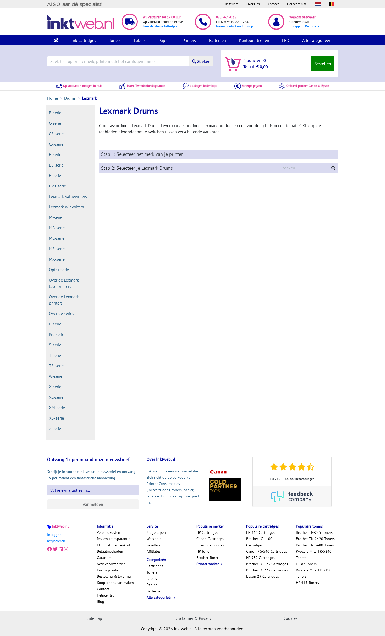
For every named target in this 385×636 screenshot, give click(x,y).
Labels (140, 40)
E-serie (55, 154)
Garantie (104, 557)
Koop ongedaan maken (115, 582)
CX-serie (56, 144)
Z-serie (55, 428)
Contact (273, 4)
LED (285, 40)
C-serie (55, 123)
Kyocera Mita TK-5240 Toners (314, 554)
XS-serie (56, 418)
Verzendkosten (108, 532)
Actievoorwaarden (111, 563)
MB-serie (57, 227)
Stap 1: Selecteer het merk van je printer (142, 154)
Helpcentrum (296, 4)
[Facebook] (49, 549)
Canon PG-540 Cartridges (266, 551)
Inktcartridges (84, 40)
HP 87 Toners (306, 563)
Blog (100, 601)
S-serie (55, 344)
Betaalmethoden (110, 551)
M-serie (55, 217)
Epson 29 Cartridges (262, 576)
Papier (164, 40)
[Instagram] (66, 549)
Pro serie (56, 334)
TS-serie (56, 365)
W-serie (55, 376)
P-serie (55, 323)
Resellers (231, 4)
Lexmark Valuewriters (68, 196)
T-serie (55, 355)
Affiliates (154, 551)
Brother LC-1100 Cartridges (259, 541)
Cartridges (155, 566)
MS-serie (57, 248)
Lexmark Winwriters (66, 206)
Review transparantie (113, 538)
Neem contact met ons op (234, 26)
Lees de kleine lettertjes (160, 26)
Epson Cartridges (210, 545)
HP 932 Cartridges (260, 557)
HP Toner (203, 551)
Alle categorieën (316, 40)
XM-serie (57, 407)
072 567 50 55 (226, 17)
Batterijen (217, 40)
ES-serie (56, 165)
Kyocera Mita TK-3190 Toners (314, 573)
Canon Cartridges (210, 538)
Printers (189, 40)
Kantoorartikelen (254, 40)
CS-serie (56, 133)
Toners (115, 40)
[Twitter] (55, 549)
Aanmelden (93, 504)
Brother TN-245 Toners (314, 532)
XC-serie (56, 397)
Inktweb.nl (60, 526)
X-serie (55, 386)
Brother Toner (207, 557)
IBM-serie (57, 185)
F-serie (55, 175)
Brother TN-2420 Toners (315, 538)
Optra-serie (59, 269)
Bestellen (322, 63)
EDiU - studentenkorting (116, 545)
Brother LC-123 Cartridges (267, 563)
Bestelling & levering (114, 576)
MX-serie (57, 259)
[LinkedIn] (61, 549)
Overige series (61, 313)
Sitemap (94, 618)
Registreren (313, 26)
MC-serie (56, 238)
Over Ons (253, 4)
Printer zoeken (208, 563)
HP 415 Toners (307, 582)
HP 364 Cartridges (260, 532)
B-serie (55, 112)
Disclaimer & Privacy (193, 618)
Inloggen (295, 26)
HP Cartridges (207, 532)
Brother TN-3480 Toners (315, 545)
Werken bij (155, 538)
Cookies (291, 618)
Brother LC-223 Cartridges (267, 570)
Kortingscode (107, 570)
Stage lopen (156, 532)
